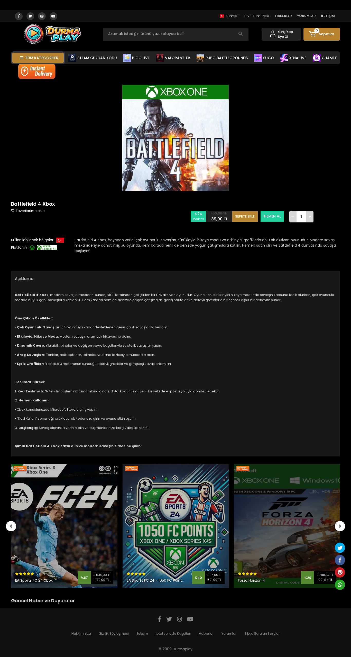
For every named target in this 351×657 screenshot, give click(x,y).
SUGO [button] (268, 57)
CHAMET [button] (329, 57)
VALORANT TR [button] (177, 57)
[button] (321, 34)
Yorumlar (229, 633)
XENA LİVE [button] (297, 57)
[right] (340, 526)
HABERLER (283, 15)
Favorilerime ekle (30, 210)
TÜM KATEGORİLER (41, 57)
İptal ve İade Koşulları (173, 633)
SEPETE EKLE (245, 216)
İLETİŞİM (328, 15)
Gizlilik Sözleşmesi (114, 633)
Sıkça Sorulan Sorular (262, 633)
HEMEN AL (272, 216)
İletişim (142, 633)
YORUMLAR (306, 15)
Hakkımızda (81, 633)
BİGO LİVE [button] (141, 57)
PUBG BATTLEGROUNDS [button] (227, 57)
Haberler (206, 633)
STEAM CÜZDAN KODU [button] (97, 57)
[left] (11, 526)
